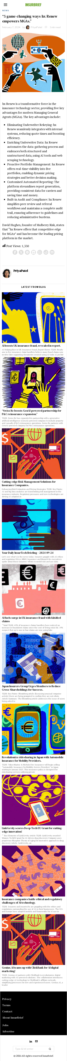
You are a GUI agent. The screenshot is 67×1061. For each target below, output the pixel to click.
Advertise (8, 1031)
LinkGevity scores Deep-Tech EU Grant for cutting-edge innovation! (32, 829)
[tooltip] (15, 252)
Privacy (7, 999)
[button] (50, 1049)
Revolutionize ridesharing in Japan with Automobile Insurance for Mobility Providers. (33, 759)
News (5, 10)
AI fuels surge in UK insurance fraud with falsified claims (31, 619)
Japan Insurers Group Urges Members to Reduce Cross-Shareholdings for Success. (31, 688)
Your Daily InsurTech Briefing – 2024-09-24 (27, 553)
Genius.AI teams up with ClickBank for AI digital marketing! (30, 969)
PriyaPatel (36, 27)
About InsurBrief (12, 1017)
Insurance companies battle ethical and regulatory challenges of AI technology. (32, 901)
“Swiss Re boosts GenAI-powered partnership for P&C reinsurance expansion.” (31, 412)
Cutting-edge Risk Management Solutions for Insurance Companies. (29, 483)
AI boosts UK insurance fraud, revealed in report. (31, 345)
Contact (7, 1011)
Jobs (5, 1025)
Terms (6, 1005)
